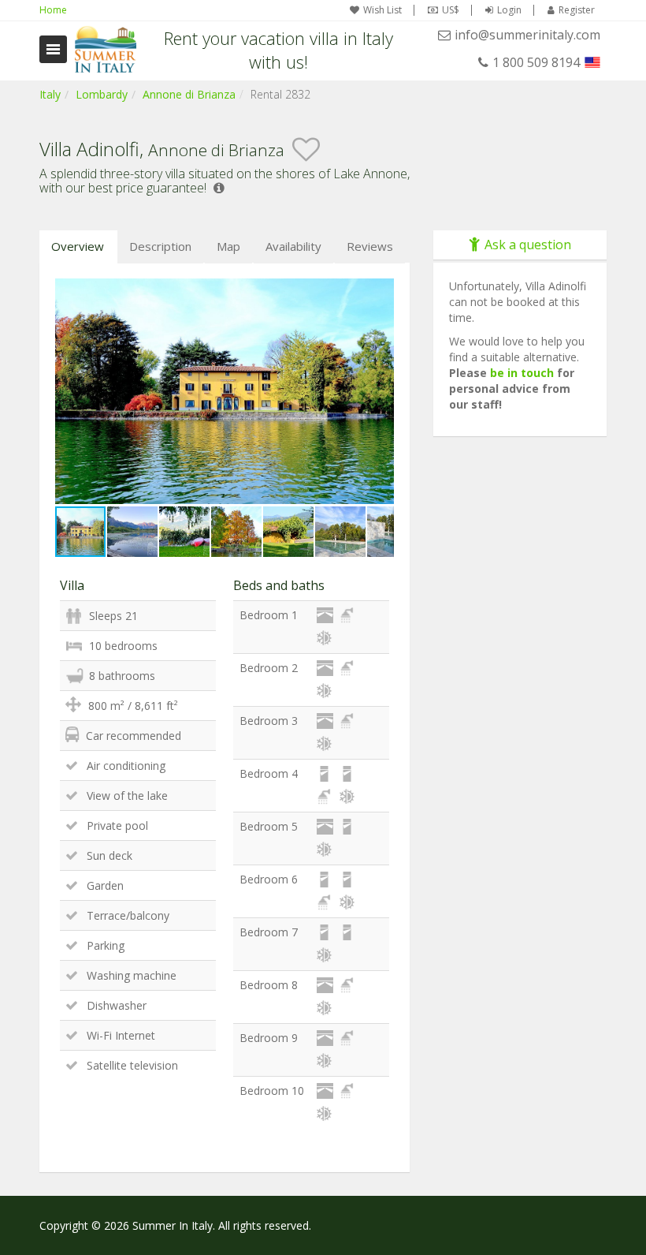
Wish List (382, 10)
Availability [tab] (293, 246)
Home (53, 10)
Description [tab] (160, 246)
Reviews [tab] (370, 246)
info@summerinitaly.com (527, 34)
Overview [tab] (77, 246)
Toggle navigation (53, 49)
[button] (379, 292)
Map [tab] (228, 246)
